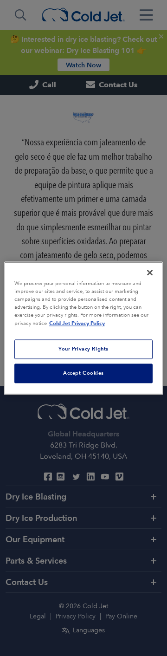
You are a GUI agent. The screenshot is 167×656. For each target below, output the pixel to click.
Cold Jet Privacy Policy (77, 323)
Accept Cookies (83, 373)
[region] (83, 328)
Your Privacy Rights (83, 348)
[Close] (150, 272)
